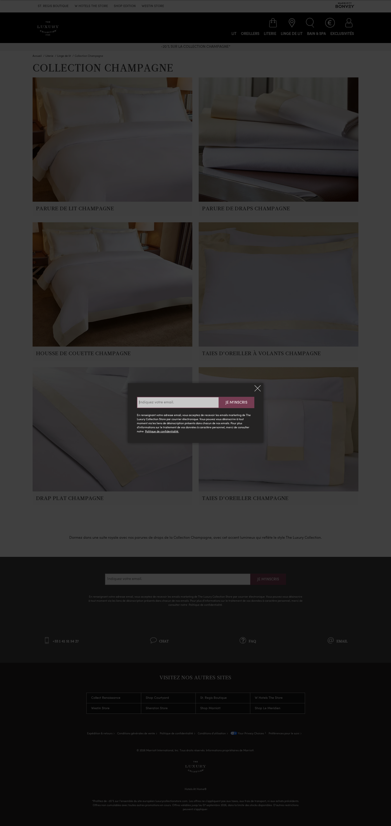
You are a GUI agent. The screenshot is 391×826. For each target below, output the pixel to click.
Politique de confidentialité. (162, 431)
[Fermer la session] (257, 389)
